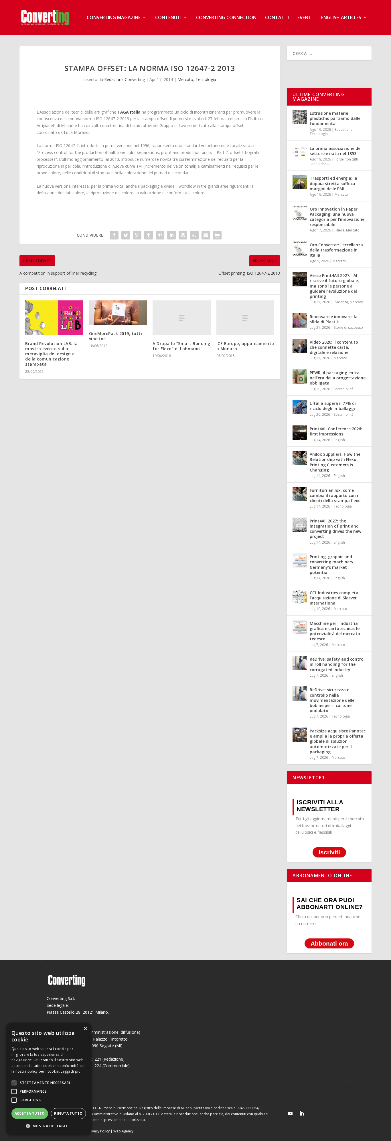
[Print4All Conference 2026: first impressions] (300, 432)
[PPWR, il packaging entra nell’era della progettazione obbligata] (300, 376)
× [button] (85, 1029)
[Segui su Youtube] (290, 1113)
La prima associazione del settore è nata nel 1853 (336, 151)
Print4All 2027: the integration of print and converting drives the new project (335, 528)
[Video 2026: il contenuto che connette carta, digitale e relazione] (300, 346)
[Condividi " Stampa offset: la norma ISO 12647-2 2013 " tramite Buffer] (183, 235)
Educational (344, 129)
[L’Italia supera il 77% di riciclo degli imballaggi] (300, 407)
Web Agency (123, 1131)
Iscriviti (329, 852)
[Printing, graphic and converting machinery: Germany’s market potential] (300, 560)
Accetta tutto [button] (30, 1113)
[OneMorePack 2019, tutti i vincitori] (118, 312)
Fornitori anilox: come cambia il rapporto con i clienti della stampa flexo (335, 495)
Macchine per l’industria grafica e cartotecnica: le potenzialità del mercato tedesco (335, 631)
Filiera (339, 230)
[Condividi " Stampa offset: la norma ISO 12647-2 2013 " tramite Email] (206, 235)
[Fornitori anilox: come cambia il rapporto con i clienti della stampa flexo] (300, 494)
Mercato (185, 79)
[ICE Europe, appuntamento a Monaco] (245, 317)
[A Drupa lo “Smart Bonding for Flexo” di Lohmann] (182, 317)
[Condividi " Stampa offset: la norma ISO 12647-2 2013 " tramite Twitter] (125, 235)
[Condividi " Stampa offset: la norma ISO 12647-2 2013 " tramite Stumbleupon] (194, 235)
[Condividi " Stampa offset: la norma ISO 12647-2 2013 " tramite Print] (217, 235)
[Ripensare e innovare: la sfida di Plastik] (300, 320)
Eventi (305, 18)
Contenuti (168, 18)
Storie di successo (348, 327)
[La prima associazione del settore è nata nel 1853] (300, 152)
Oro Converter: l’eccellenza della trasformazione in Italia (336, 250)
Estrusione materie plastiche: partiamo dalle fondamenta (335, 118)
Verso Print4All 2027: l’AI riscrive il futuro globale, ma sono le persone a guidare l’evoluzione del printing (334, 286)
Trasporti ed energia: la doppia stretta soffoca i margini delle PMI (334, 183)
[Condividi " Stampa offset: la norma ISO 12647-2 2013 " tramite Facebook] (114, 235)
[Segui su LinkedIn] (301, 1113)
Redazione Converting (124, 79)
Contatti (277, 18)
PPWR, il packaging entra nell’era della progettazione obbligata (338, 378)
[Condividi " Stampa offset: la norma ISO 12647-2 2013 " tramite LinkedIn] (171, 235)
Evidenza (341, 302)
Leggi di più (70, 1071)
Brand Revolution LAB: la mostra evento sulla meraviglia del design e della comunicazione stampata (51, 354)
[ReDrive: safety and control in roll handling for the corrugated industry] (300, 663)
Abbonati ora (329, 943)
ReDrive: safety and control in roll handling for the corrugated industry (337, 664)
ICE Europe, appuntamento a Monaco (245, 346)
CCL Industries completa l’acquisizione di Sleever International (334, 598)
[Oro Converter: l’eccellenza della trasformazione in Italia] (300, 248)
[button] (48, 1126)
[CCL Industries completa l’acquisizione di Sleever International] (300, 596)
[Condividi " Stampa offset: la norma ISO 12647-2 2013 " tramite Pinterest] (160, 235)
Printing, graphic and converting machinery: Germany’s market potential (332, 564)
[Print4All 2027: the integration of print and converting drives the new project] (300, 525)
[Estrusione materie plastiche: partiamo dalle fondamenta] (300, 117)
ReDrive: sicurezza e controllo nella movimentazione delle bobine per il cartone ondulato (332, 700)
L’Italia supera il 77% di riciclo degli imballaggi (333, 406)
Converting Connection (226, 18)
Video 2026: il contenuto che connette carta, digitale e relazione (334, 347)
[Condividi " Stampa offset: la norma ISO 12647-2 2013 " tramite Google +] (137, 235)
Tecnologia (206, 79)
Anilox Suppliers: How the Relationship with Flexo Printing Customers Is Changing (335, 462)
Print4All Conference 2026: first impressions (336, 431)
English (339, 439)
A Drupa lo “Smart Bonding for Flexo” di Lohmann (181, 346)
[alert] (49, 1079)
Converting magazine (114, 18)
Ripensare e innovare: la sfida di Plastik (334, 319)
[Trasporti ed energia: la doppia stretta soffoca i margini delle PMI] (300, 182)
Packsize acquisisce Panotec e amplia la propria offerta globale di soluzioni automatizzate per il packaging (338, 741)
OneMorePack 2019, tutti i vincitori (117, 336)
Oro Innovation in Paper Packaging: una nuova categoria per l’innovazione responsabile (337, 216)
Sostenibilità (344, 389)
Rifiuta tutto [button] (68, 1113)
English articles (341, 18)
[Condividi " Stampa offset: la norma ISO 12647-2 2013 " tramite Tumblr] (148, 235)
